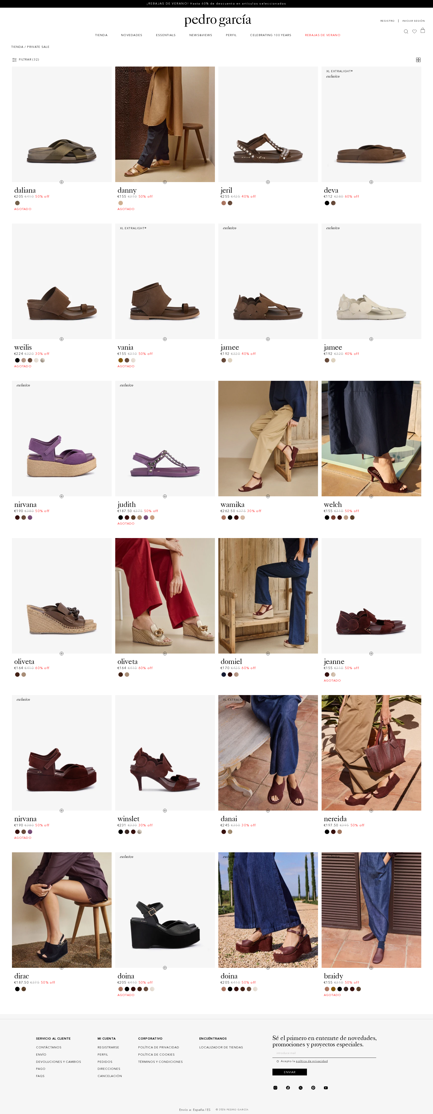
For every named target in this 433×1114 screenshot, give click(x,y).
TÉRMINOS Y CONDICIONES (160, 1062)
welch (333, 504)
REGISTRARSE (108, 1047)
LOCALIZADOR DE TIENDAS (221, 1047)
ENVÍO (41, 1054)
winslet (128, 818)
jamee (230, 347)
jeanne (334, 661)
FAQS (40, 1076)
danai (229, 818)
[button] (101, 36)
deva (331, 190)
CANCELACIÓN (110, 1076)
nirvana (25, 504)
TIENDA (17, 47)
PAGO (41, 1069)
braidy (333, 975)
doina (125, 975)
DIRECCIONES (109, 1069)
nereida (335, 818)
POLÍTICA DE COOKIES (156, 1054)
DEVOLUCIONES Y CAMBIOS (58, 1062)
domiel (231, 661)
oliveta (24, 661)
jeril (226, 190)
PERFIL (103, 1054)
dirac (21, 975)
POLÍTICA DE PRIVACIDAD (158, 1047)
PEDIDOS (105, 1062)
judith (126, 504)
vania (125, 347)
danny (127, 190)
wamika (232, 504)
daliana (25, 190)
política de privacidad (312, 1061)
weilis (23, 347)
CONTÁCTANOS (49, 1047)
